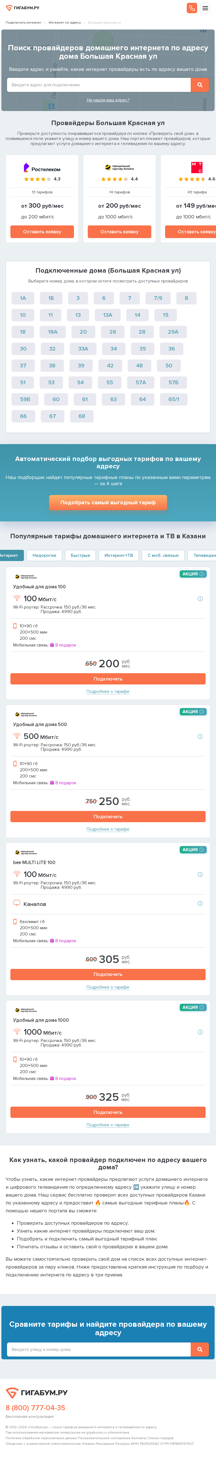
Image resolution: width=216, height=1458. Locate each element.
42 (110, 365)
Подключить (108, 679)
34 (114, 348)
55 (109, 382)
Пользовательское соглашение (104, 1438)
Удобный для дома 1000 (41, 1020)
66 (23, 416)
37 (23, 365)
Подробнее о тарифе (108, 691)
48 (139, 365)
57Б (173, 382)
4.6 (211, 179)
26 (112, 332)
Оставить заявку (42, 232)
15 (165, 315)
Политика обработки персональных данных (41, 1438)
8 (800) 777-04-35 (35, 1408)
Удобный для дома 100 (39, 587)
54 (80, 382)
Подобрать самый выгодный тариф (108, 502)
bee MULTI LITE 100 (34, 862)
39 (81, 365)
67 (52, 416)
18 (23, 332)
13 (78, 315)
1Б (51, 298)
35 (143, 348)
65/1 (173, 399)
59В (25, 399)
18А (52, 332)
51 (23, 382)
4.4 (134, 179)
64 (142, 399)
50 (168, 365)
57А (141, 382)
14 (137, 315)
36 (171, 348)
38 (52, 365)
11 (50, 315)
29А (173, 332)
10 (23, 315)
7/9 (158, 298)
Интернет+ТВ (119, 555)
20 (83, 332)
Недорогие (44, 555)
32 (52, 348)
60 (56, 399)
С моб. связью (163, 555)
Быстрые (80, 555)
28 (142, 332)
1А (23, 298)
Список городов (160, 1438)
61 (85, 399)
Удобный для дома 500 (40, 724)
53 (51, 382)
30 (23, 348)
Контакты (139, 1438)
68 (81, 416)
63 (113, 399)
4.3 (57, 179)
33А (83, 348)
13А (107, 315)
